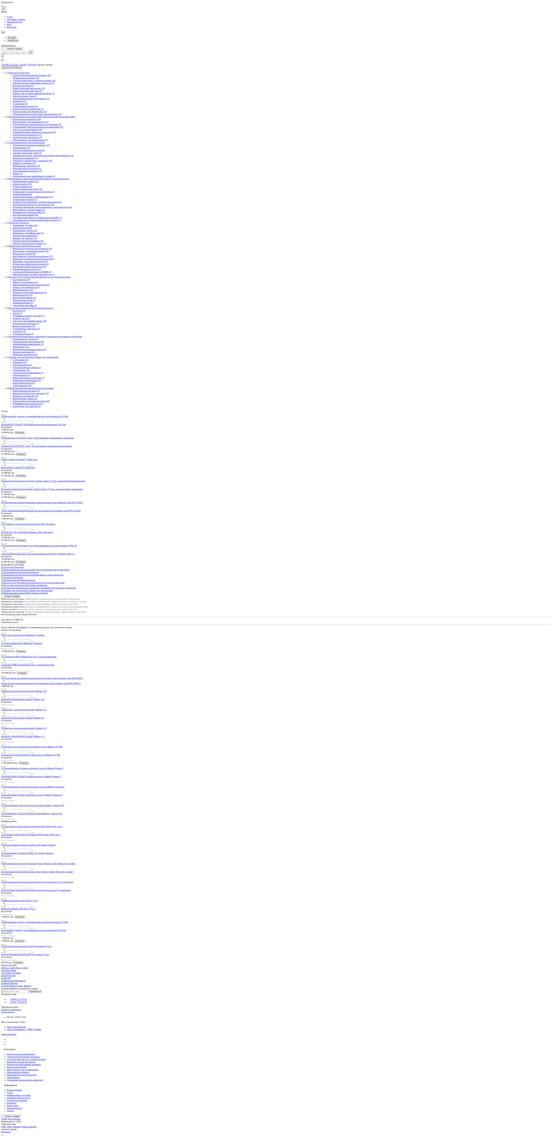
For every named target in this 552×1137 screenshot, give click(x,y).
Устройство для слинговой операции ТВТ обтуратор (27, 532)
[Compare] (5, 414)
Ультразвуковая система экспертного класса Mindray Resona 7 (31, 776)
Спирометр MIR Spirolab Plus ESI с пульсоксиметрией (27, 665)
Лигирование (13, 1077)
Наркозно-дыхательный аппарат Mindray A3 (22, 736)
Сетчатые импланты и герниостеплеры (26, 1059)
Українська (12, 41)
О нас (10, 17)
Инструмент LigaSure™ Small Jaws (18, 467)
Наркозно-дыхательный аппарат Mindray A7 (22, 718)
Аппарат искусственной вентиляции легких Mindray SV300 (30, 755)
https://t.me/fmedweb (16, 1027)
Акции (10, 1111)
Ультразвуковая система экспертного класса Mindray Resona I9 (31, 795)
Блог (9, 24)
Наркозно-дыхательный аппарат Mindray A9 (22, 699)
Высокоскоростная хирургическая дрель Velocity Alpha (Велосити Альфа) (37, 872)
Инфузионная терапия (18, 1072)
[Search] (30, 52)
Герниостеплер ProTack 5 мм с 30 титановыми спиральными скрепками (36, 446)
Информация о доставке (19, 1095)
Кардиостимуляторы (17, 1067)
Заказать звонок (45, 64)
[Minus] (2, 422)
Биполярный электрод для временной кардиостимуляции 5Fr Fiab (33, 424)
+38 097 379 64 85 (28, 64)
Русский (11, 37)
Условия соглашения (17, 1100)
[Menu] (2, 5)
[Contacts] (3, 8)
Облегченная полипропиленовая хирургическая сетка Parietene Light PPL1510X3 (41, 511)
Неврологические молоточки (21, 1062)
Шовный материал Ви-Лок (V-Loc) (18, 909)
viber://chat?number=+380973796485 (24, 1029)
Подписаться (35, 991)
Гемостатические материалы (21, 1054)
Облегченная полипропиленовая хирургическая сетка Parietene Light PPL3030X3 (41, 683)
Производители (14, 22)
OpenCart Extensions (11, 1119)
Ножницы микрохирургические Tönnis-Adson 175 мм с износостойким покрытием (42, 489)
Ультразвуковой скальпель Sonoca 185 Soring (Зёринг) (27, 853)
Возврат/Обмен (14, 1090)
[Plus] (32, 422)
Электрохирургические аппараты (23, 1057)
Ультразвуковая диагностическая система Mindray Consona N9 (31, 813)
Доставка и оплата (16, 19)
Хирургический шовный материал (24, 1064)
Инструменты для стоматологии (23, 1069)
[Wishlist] (2, 414)
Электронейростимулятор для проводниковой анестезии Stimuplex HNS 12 (38, 554)
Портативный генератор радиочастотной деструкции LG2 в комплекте (36, 890)
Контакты (12, 27)
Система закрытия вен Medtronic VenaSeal (21, 643)
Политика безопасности (18, 1098)
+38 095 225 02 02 (10, 64)
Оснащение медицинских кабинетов (25, 1080)
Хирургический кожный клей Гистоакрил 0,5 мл (25, 954)
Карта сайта (13, 1105)
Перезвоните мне (9, 1007)
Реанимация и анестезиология (22, 1075)
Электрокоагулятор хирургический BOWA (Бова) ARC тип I (30, 834)
